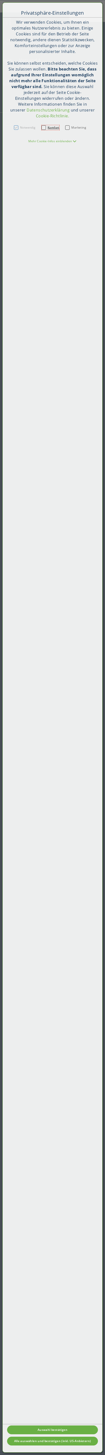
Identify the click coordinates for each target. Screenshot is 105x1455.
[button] (52, 141)
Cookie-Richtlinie (52, 116)
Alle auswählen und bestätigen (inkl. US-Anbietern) (52, 1441)
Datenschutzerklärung (48, 110)
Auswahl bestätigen (52, 1430)
